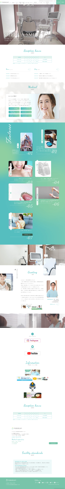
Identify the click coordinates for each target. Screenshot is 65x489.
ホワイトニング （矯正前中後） (24, 116)
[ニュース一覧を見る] (29, 69)
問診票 (63, 2)
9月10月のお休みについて (15, 73)
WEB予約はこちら (27, 234)
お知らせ (31, 2)
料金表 (28, 2)
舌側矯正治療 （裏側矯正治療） (13, 112)
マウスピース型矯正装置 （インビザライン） (26, 108)
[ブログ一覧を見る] (57, 69)
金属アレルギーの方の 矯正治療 (13, 116)
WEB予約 (58, 2)
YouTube (45, 482)
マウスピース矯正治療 (13, 108)
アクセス (44, 2)
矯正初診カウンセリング (35, 3)
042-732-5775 (53, 3)
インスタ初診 (40, 2)
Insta (49, 482)
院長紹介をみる (52, 304)
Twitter (53, 482)
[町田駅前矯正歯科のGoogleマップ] (46, 436)
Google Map (53, 443)
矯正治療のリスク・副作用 (47, 3)
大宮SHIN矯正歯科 (15, 442)
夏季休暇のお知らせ (14, 75)
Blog (37, 482)
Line (41, 482)
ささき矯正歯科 (14, 443)
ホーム (11, 2)
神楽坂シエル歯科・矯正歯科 (16, 441)
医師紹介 (13, 2)
